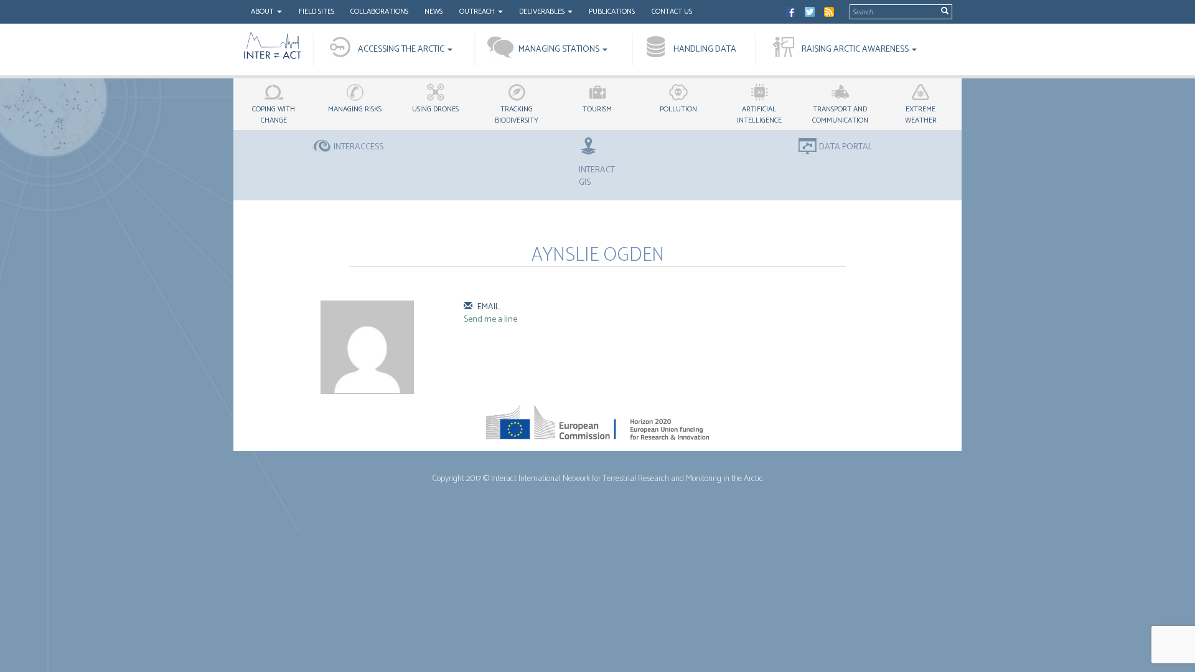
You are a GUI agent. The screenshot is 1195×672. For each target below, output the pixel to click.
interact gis (597, 176)
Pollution (678, 109)
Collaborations (379, 11)
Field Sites (316, 11)
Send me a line (490, 319)
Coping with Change (273, 114)
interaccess (358, 147)
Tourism (597, 109)
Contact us (672, 11)
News (433, 11)
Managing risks (355, 109)
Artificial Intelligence (759, 114)
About (263, 11)
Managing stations (559, 49)
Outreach (478, 11)
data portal (846, 147)
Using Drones (435, 109)
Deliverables (542, 11)
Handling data (704, 49)
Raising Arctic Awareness (856, 49)
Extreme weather (921, 114)
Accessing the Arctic (402, 49)
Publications (612, 11)
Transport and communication (840, 114)
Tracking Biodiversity (516, 114)
